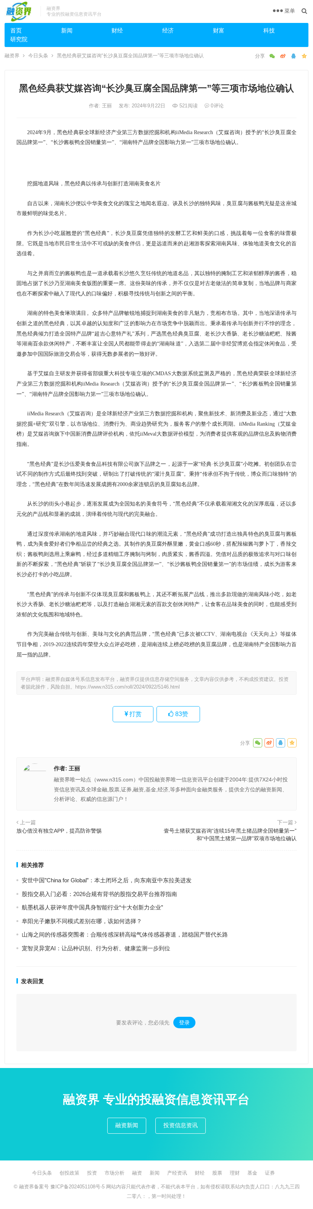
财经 (117, 30)
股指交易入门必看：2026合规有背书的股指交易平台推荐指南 (99, 894)
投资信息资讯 (180, 1125)
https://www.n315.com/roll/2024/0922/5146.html (127, 687)
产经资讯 (177, 1173)
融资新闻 (126, 1125)
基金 (252, 1173)
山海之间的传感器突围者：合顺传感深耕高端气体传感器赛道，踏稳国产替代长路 (125, 934)
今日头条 (38, 55)
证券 (270, 1173)
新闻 (67, 30)
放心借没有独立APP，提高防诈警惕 (59, 831)
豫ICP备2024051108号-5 (78, 1187)
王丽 (107, 106)
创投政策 (69, 1173)
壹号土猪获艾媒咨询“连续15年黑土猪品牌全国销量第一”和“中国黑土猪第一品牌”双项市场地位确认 (230, 834)
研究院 (18, 39)
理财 (235, 1173)
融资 (137, 1173)
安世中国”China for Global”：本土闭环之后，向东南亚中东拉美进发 (107, 880)
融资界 (12, 55)
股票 (217, 1173)
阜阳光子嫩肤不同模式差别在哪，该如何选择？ (82, 921)
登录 (184, 1022)
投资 (92, 1173)
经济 (168, 30)
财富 (218, 30)
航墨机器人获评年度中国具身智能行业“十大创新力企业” (92, 907)
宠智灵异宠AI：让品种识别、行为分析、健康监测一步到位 (96, 948)
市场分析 (114, 1173)
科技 (269, 30)
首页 (16, 30)
